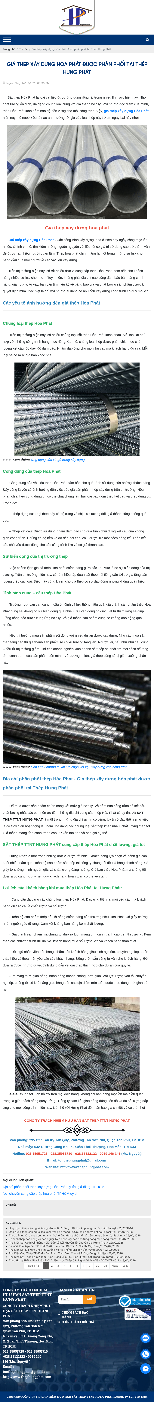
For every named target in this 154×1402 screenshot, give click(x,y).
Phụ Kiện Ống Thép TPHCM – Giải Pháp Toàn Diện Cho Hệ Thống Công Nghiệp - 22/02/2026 (66, 1253)
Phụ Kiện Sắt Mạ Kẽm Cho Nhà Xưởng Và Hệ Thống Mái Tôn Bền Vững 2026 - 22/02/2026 (64, 1249)
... (90, 1265)
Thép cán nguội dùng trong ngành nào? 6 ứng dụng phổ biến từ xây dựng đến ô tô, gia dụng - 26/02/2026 (75, 1235)
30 (97, 1265)
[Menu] (7, 40)
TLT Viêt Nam (138, 1396)
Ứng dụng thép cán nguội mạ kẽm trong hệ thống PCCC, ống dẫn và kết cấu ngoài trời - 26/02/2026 (71, 1231)
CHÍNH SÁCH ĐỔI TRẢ (78, 1322)
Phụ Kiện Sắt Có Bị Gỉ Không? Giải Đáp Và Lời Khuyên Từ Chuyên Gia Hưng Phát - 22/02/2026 (66, 1242)
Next (115, 1265)
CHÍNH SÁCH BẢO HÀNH (75, 1314)
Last (125, 1265)
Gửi (89, 1299)
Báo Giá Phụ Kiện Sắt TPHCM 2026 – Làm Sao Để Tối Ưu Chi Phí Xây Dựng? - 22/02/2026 (64, 1246)
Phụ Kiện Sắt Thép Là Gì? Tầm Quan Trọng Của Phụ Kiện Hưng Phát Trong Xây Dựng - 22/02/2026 (69, 1256)
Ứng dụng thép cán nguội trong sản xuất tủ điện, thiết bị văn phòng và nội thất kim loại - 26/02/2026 (71, 1228)
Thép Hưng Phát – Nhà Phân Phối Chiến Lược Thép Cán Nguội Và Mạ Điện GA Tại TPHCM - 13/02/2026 (72, 1260)
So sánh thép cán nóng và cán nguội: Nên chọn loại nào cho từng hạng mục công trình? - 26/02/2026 (71, 1239)
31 (105, 1265)
